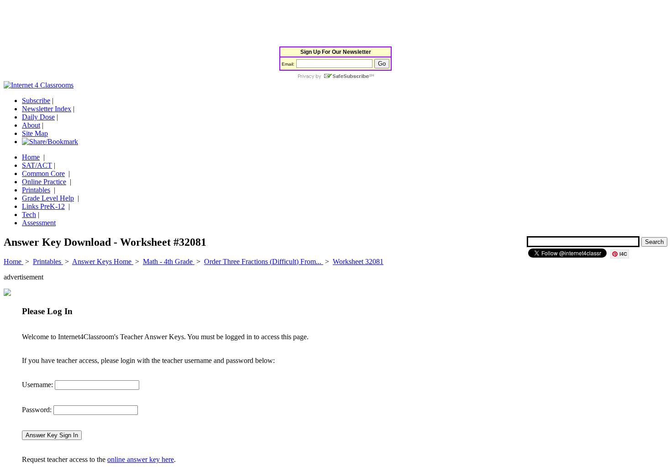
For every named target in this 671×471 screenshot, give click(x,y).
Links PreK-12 (43, 206)
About (31, 125)
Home (31, 157)
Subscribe (36, 100)
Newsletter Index (46, 109)
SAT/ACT (37, 165)
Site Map (35, 133)
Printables (36, 190)
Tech (29, 214)
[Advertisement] (170, 24)
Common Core (43, 173)
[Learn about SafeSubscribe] (335, 77)
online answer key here (140, 459)
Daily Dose (38, 117)
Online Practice (44, 182)
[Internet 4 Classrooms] (38, 85)
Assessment (39, 223)
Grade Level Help (48, 198)
